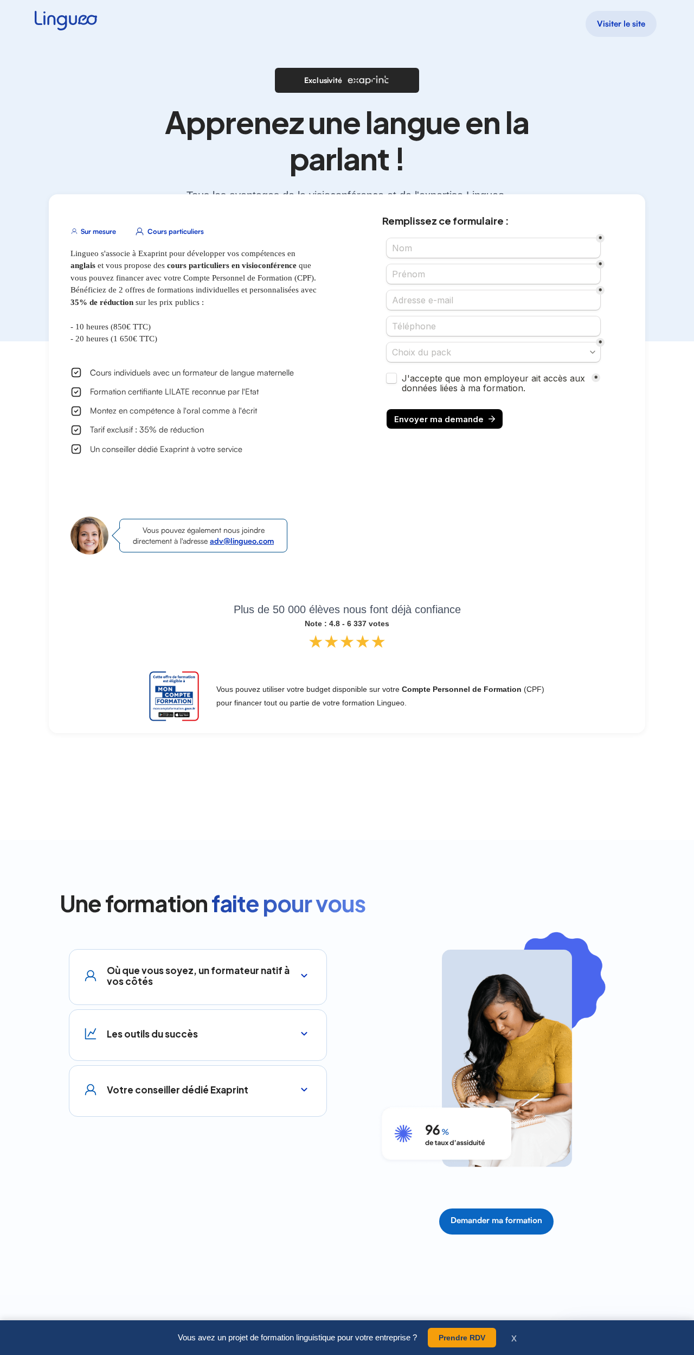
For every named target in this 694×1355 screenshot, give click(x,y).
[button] (197, 969)
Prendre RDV (462, 1337)
